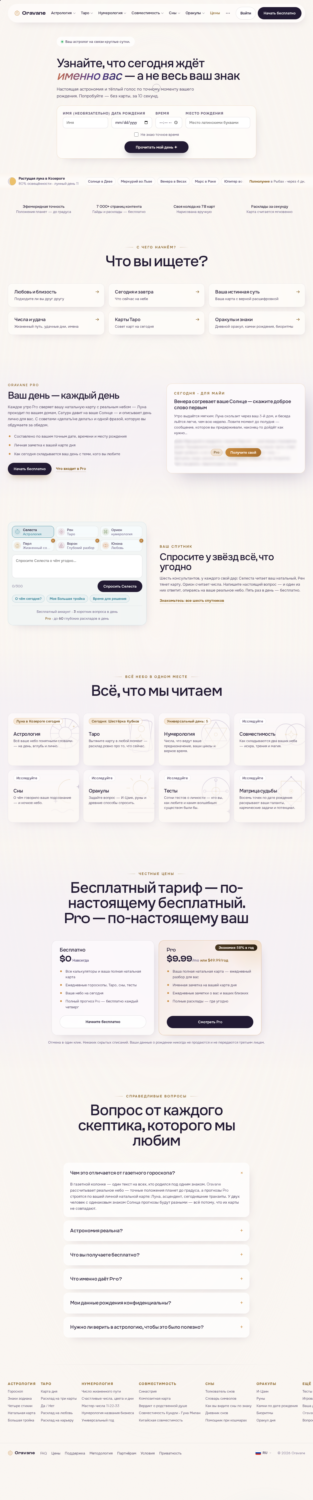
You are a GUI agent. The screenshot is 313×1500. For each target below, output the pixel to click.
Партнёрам (126, 1453)
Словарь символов (220, 1398)
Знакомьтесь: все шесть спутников (192, 600)
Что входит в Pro (71, 468)
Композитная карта (155, 1398)
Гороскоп (15, 1391)
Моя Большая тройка (67, 598)
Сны (173, 13)
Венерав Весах (173, 181)
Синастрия (147, 1391)
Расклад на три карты (59, 1398)
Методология (101, 1453)
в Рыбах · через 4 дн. (277, 181)
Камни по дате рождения (277, 1406)
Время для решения (109, 598)
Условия (148, 1453)
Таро (85, 13)
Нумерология (110, 13)
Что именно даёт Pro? (156, 1279)
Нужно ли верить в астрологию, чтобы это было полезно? (156, 1327)
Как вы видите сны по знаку (228, 1406)
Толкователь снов (220, 1391)
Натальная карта (21, 1413)
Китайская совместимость (161, 1420)
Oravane (33, 13)
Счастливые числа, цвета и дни (108, 1398)
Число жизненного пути (101, 1391)
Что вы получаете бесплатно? (156, 1254)
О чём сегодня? (28, 598)
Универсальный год (98, 1420)
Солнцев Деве (100, 181)
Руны (261, 1398)
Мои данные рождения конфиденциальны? (156, 1303)
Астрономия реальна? (156, 1230)
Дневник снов (216, 1413)
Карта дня (49, 1391)
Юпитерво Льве (238, 181)
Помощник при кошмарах (226, 1420)
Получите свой (243, 452)
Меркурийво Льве (136, 181)
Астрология (61, 13)
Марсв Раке (205, 181)
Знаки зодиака (20, 1398)
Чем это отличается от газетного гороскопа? (156, 1173)
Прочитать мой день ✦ (156, 147)
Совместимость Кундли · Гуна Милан (170, 1413)
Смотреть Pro (210, 1021)
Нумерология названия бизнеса (108, 1413)
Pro (48, 618)
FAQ (43, 1453)
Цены (215, 13)
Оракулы (193, 13)
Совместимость (146, 13)
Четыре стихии (20, 1406)
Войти (245, 13)
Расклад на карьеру (57, 1420)
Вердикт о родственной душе (163, 1406)
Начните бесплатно (103, 1021)
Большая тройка (21, 1420)
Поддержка (75, 1453)
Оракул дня (266, 1420)
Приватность (170, 1453)
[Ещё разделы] (228, 13)
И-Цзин (262, 1391)
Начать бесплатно (280, 13)
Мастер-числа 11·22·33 (100, 1406)
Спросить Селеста (119, 586)
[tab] (33, 532)
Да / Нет (48, 1406)
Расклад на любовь (57, 1413)
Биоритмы (265, 1413)
